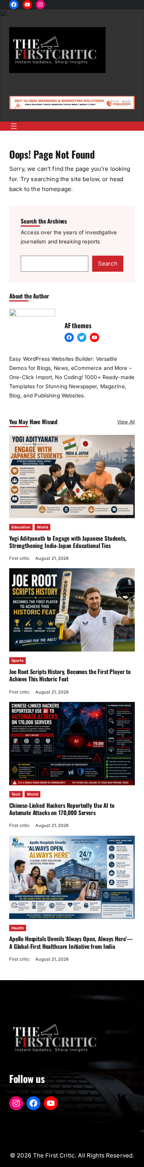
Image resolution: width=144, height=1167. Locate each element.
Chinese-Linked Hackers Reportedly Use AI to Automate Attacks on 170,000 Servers (61, 809)
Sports (17, 660)
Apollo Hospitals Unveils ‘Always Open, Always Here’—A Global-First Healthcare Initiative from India (71, 942)
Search (108, 263)
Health (18, 928)
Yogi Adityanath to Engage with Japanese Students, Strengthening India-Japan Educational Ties (68, 541)
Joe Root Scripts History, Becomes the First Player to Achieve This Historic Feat (70, 675)
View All (126, 422)
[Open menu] (13, 126)
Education (21, 527)
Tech (16, 794)
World (42, 527)
